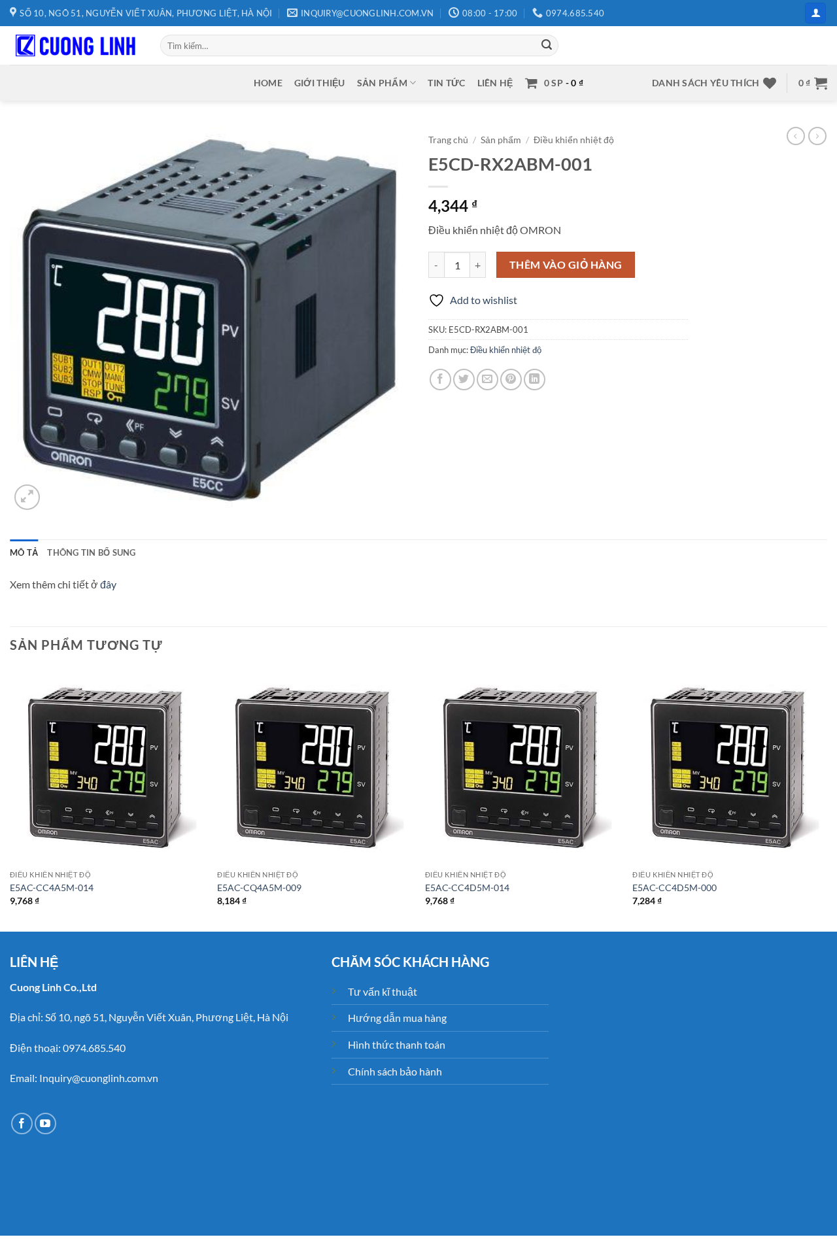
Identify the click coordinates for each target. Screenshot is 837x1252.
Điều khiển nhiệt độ (574, 140)
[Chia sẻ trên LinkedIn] (534, 379)
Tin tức (446, 82)
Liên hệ (495, 82)
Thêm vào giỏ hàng (566, 265)
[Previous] (10, 799)
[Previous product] (817, 136)
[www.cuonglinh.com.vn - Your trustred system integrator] (75, 45)
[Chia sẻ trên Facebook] (440, 379)
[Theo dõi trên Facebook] (22, 1123)
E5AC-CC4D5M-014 (467, 887)
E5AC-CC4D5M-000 (674, 887)
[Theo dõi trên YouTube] (45, 1123)
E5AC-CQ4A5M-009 (259, 887)
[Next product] (796, 136)
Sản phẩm (382, 82)
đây (108, 584)
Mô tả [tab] (24, 552)
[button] (815, 13)
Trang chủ (448, 140)
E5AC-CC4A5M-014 (52, 887)
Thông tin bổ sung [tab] (91, 552)
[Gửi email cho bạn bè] (487, 379)
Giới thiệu (319, 82)
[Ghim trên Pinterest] (511, 379)
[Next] (826, 799)
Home (268, 82)
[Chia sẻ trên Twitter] (464, 379)
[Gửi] (547, 46)
